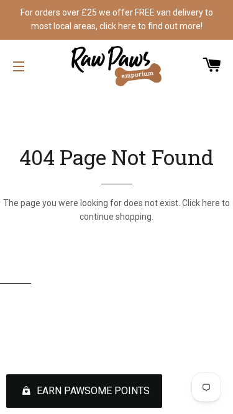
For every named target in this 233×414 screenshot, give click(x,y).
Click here (201, 203)
